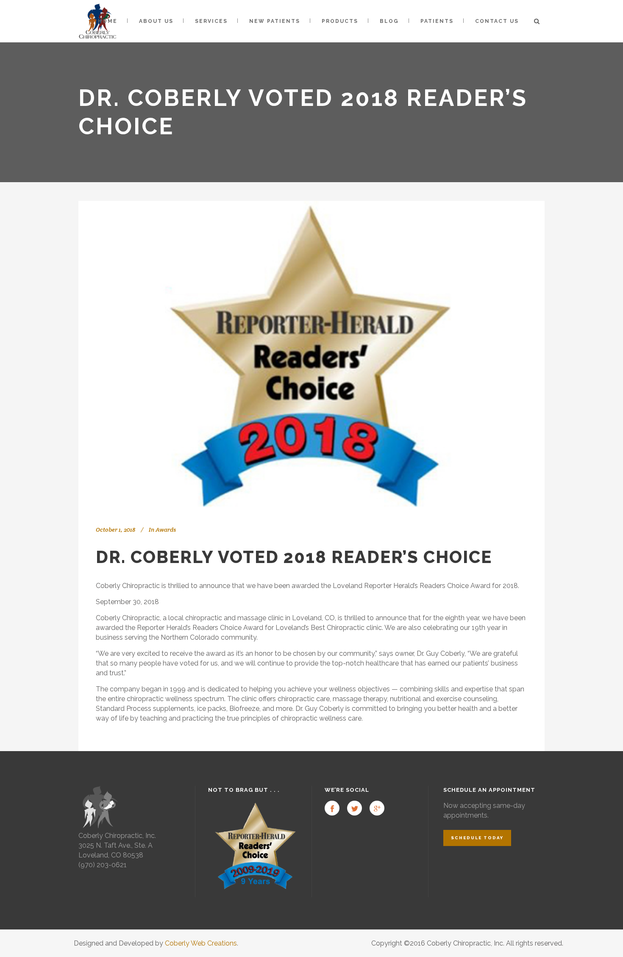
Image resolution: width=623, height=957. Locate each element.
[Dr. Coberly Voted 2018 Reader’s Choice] (311, 356)
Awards (166, 529)
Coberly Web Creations (201, 943)
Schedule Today (477, 837)
